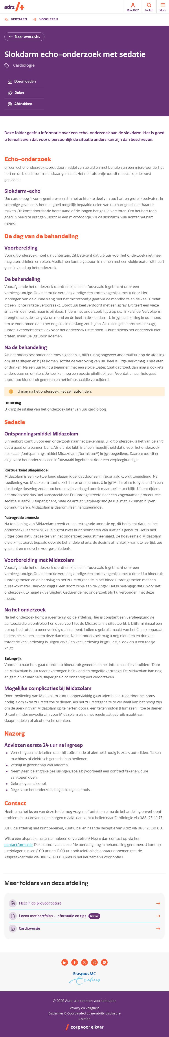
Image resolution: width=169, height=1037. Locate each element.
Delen (19, 93)
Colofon (84, 1019)
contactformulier (18, 845)
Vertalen (16, 20)
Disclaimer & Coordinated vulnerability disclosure (84, 1013)
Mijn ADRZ (133, 10)
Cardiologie (24, 65)
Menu (163, 10)
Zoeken (149, 10)
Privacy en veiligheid (84, 1008)
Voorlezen (48, 19)
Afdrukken (23, 104)
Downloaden (25, 81)
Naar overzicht (27, 36)
